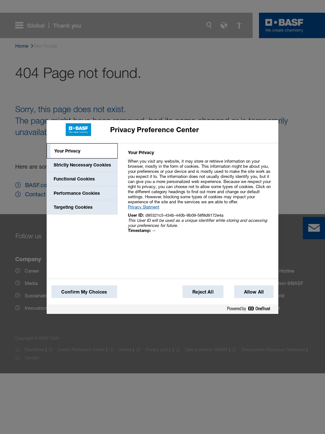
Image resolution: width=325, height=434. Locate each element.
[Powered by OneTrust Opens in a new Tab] (251, 309)
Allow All (254, 292)
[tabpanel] (200, 195)
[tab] (82, 151)
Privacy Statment (143, 206)
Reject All (202, 292)
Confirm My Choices (84, 292)
